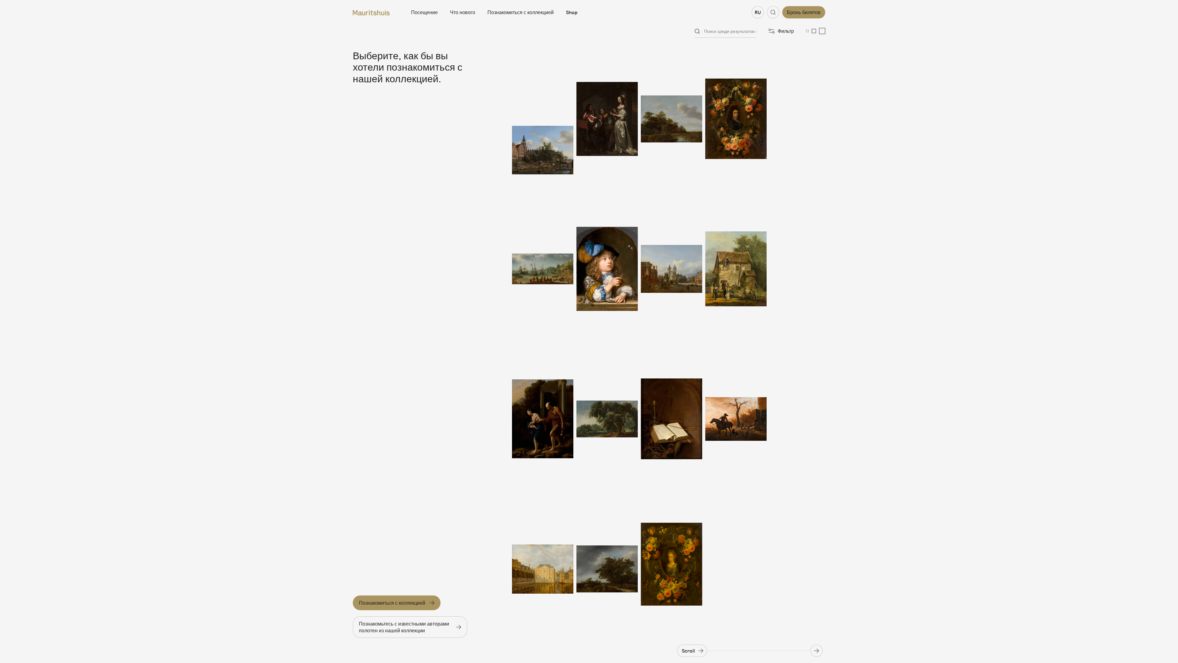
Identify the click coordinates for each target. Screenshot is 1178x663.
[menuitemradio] (807, 31)
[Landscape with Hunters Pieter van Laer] (736, 419)
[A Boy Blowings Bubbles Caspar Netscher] (607, 269)
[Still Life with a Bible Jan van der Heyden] (671, 419)
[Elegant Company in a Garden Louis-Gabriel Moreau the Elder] (736, 269)
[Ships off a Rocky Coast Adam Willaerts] (542, 269)
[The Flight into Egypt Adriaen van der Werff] (542, 419)
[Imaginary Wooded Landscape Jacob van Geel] (607, 419)
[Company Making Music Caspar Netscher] (607, 119)
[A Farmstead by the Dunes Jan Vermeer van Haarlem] (671, 119)
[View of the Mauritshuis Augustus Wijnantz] (542, 569)
